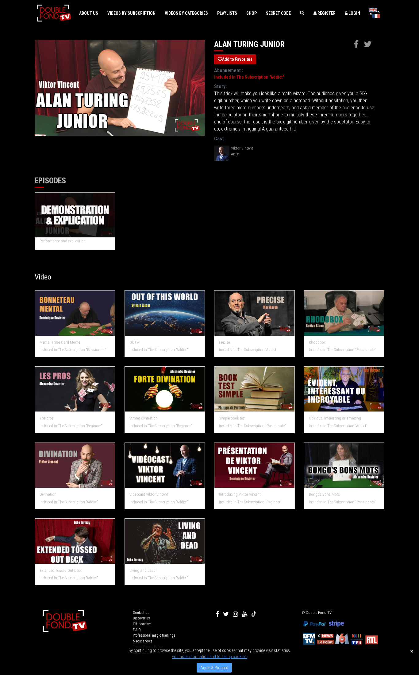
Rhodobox (317, 342)
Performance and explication (63, 241)
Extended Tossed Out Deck (61, 570)
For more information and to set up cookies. (209, 656)
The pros (47, 418)
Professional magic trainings (154, 635)
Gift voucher (142, 624)
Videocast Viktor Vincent (148, 494)
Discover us (141, 618)
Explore (75, 313)
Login (354, 13)
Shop (251, 13)
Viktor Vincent (242, 148)
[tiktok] (254, 614)
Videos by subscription (131, 13)
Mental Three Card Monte (60, 342)
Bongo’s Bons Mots (324, 494)
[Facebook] (217, 614)
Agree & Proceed (214, 667)
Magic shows (142, 641)
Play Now (75, 215)
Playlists (227, 13)
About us (88, 13)
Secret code (278, 13)
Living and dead (142, 570)
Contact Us (141, 613)
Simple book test (232, 418)
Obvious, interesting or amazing (335, 418)
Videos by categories (186, 13)
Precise (224, 342)
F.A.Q (137, 630)
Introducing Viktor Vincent (240, 494)
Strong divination (143, 418)
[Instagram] (235, 614)
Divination (48, 494)
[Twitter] (225, 614)
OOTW (134, 342)
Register (326, 13)
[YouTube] (244, 614)
